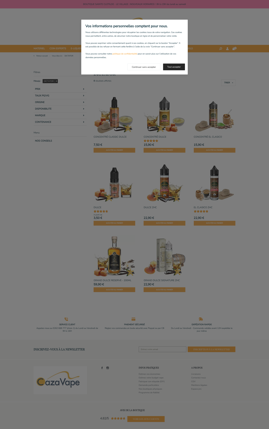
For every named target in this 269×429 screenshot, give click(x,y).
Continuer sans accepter (144, 67)
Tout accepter (174, 66)
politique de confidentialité (124, 53)
